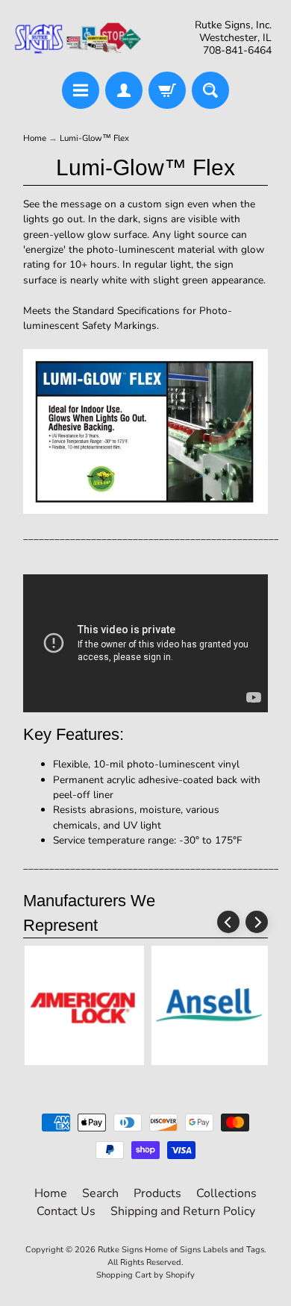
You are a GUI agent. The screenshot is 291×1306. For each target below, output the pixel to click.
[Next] (256, 922)
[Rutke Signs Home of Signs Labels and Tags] (79, 38)
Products (157, 1193)
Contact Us (66, 1211)
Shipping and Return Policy (182, 1211)
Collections (226, 1193)
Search (100, 1193)
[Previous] (228, 922)
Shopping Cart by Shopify (145, 1275)
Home (34, 138)
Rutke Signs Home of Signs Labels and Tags (181, 1249)
